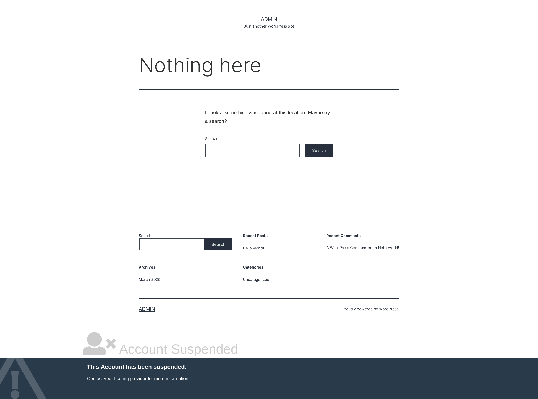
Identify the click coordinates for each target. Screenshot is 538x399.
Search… (213, 139)
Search (145, 235)
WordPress (388, 309)
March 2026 (149, 279)
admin (269, 19)
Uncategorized (256, 279)
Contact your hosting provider (116, 378)
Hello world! (253, 248)
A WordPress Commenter (348, 247)
